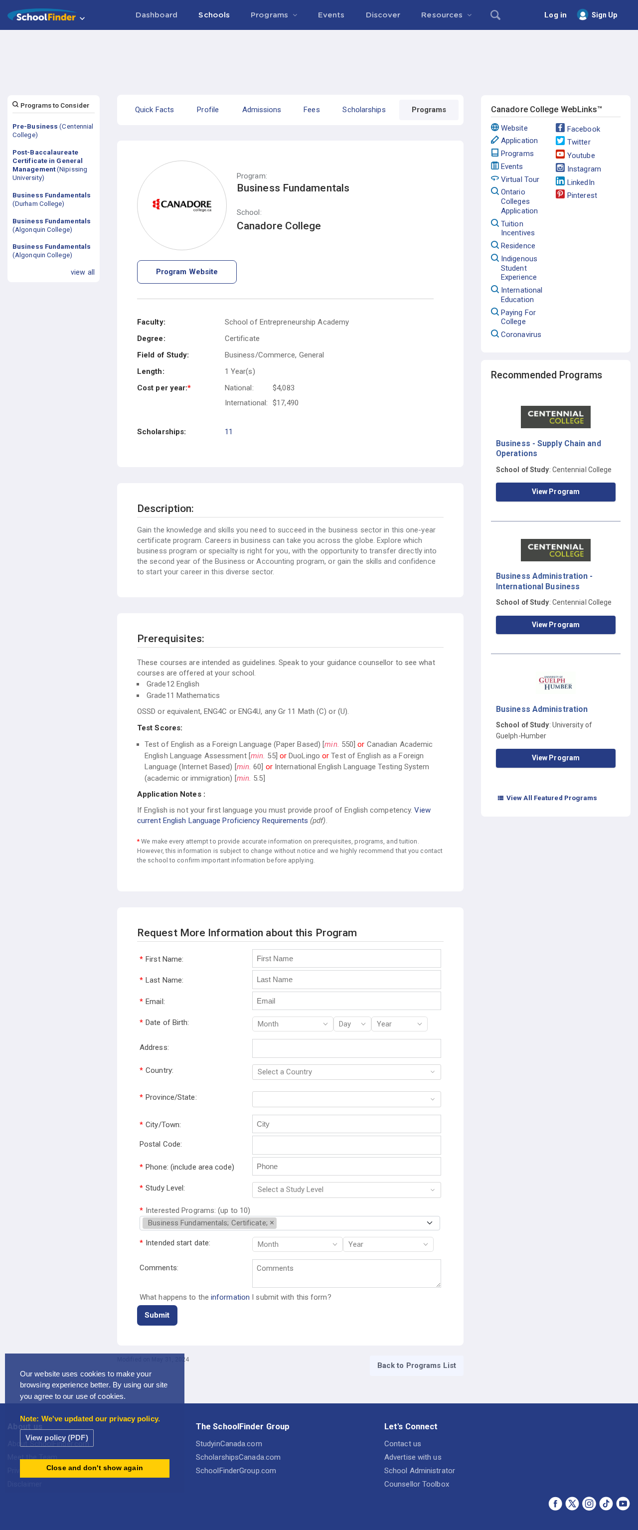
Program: (252, 176)
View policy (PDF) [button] (56, 1437)
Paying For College (518, 317)
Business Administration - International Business (544, 581)
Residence (518, 245)
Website (514, 128)
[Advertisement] (319, 57)
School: (249, 212)
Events (512, 166)
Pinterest (582, 195)
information (230, 1297)
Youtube (581, 155)
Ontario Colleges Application (519, 201)
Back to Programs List (416, 1365)
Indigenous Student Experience (519, 268)
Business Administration (542, 709)
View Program (556, 492)
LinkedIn (581, 182)
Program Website (187, 271)
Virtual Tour (520, 179)
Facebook (583, 129)
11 (229, 431)
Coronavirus (521, 334)
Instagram (584, 169)
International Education (521, 295)
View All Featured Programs (547, 798)
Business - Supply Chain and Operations (548, 448)
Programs (517, 153)
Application (519, 140)
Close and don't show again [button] (94, 1468)
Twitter (579, 142)
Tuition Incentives (518, 228)
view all (83, 272)
